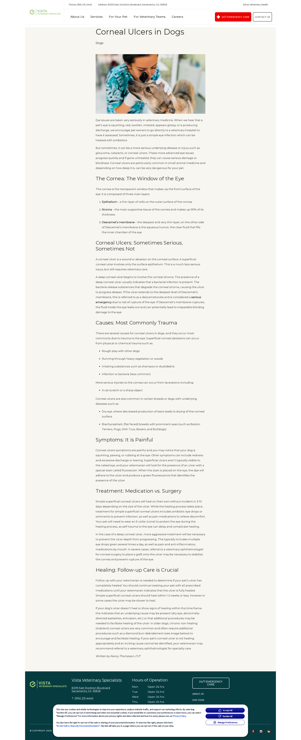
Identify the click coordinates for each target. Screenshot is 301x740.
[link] (45, 12)
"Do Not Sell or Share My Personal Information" (78, 725)
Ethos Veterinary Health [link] (255, 4)
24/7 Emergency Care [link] (235, 17)
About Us (77, 17)
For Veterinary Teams (149, 17)
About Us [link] (198, 693)
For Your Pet (118, 17)
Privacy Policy (179, 716)
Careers (177, 17)
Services (96, 17)
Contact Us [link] (262, 17)
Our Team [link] (198, 700)
